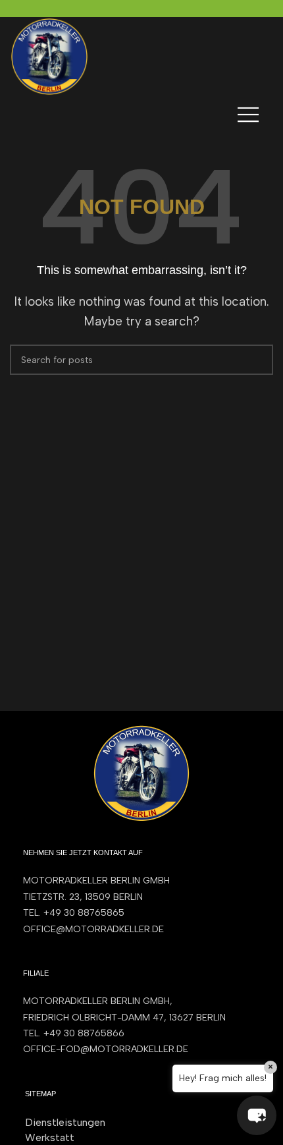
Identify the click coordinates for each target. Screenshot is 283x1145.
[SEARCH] (258, 360)
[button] (256, 1115)
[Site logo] (49, 55)
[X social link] (126, 8)
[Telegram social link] (172, 8)
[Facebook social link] (111, 8)
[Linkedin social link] (157, 8)
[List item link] (141, 913)
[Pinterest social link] (141, 8)
